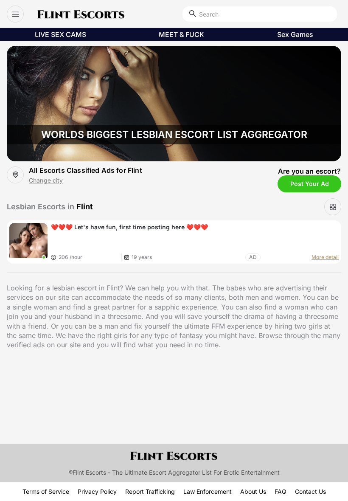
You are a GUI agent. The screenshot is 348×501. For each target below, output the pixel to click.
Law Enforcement (207, 491)
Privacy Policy (97, 491)
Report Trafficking (150, 491)
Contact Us (310, 491)
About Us (253, 491)
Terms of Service (45, 491)
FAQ (280, 491)
